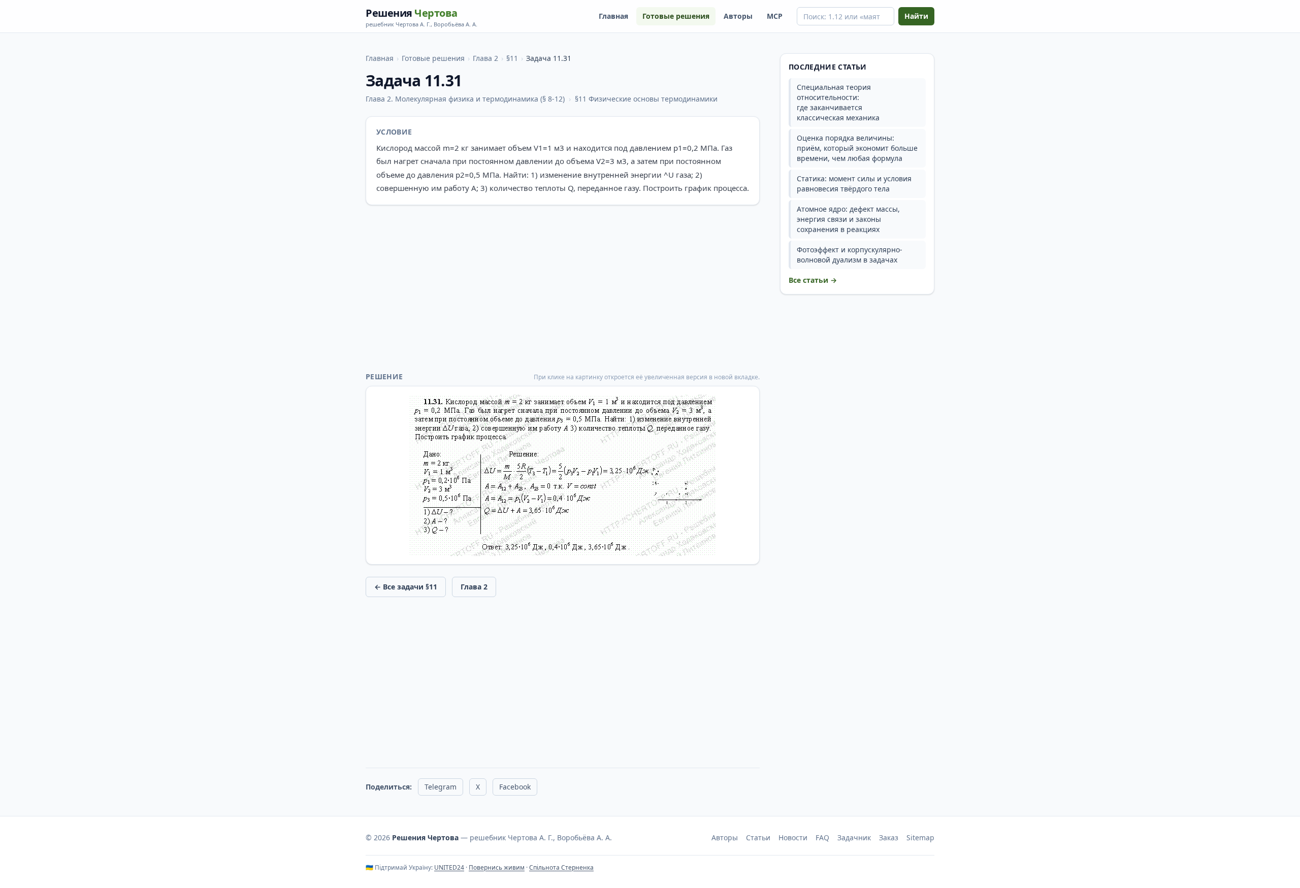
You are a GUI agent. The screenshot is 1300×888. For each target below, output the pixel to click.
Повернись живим (497, 867)
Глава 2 (485, 58)
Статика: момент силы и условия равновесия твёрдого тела (854, 183)
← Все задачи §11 (405, 586)
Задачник (854, 837)
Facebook (515, 787)
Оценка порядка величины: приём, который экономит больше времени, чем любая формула (857, 148)
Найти (916, 16)
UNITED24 (449, 867)
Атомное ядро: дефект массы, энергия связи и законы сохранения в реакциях (848, 219)
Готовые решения (675, 16)
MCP (775, 16)
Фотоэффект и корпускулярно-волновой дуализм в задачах (849, 255)
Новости (792, 837)
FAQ (822, 837)
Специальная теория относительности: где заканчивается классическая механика (838, 102)
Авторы (738, 16)
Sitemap (920, 837)
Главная (613, 16)
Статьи (758, 837)
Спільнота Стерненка (561, 867)
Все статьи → (813, 280)
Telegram (441, 787)
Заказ (888, 837)
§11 (512, 58)
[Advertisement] (563, 288)
